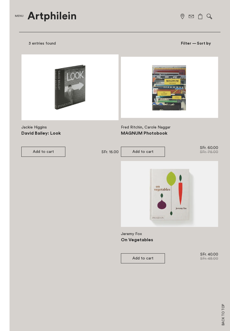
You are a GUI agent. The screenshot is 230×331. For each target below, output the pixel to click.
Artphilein (52, 16)
